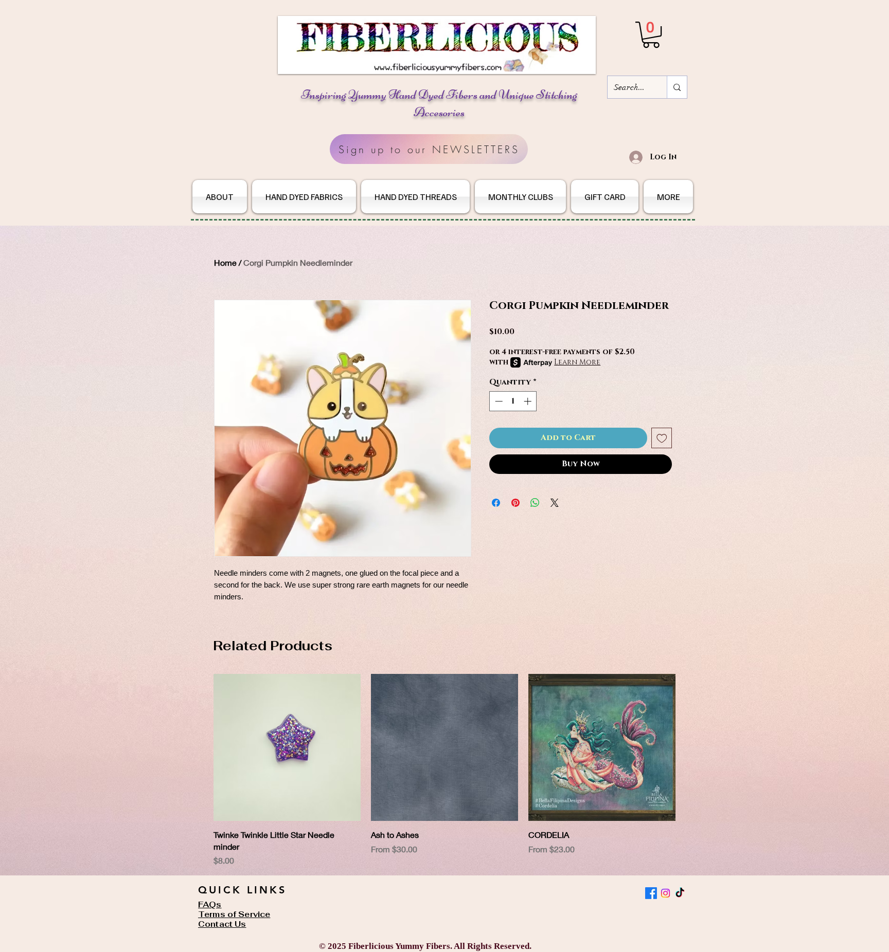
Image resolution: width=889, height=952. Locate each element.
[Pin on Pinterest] (515, 503)
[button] (651, 35)
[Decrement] (498, 401)
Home (225, 262)
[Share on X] (554, 503)
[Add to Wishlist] (661, 438)
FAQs (210, 904)
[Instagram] (665, 893)
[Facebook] (651, 893)
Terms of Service (234, 914)
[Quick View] (287, 747)
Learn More (577, 362)
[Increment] (529, 401)
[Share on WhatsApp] (535, 503)
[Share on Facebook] (496, 503)
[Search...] (677, 87)
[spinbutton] (513, 401)
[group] (444, 770)
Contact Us (222, 924)
